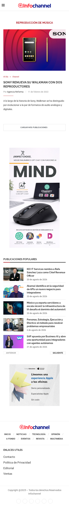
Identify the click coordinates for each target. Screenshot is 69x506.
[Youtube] (37, 501)
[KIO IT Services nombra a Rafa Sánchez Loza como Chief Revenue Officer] (13, 274)
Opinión (55, 434)
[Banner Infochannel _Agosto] (34, 366)
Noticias (21, 434)
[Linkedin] (31, 501)
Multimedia (56, 438)
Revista (40, 438)
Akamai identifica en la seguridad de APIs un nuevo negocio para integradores (45, 289)
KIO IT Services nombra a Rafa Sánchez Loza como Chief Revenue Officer (46, 272)
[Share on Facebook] (31, 116)
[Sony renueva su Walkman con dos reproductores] (34, 50)
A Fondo (10, 438)
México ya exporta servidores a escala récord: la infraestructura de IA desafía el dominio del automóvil (46, 306)
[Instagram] (50, 501)
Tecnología (39, 434)
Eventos (25, 438)
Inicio (7, 434)
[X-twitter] (25, 501)
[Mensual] (34, 149)
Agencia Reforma (15, 92)
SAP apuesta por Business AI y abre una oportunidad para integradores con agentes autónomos (46, 339)
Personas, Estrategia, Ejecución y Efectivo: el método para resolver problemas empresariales (45, 322)
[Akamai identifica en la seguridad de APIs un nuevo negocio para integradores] (13, 291)
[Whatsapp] (44, 501)
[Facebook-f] (18, 501)
